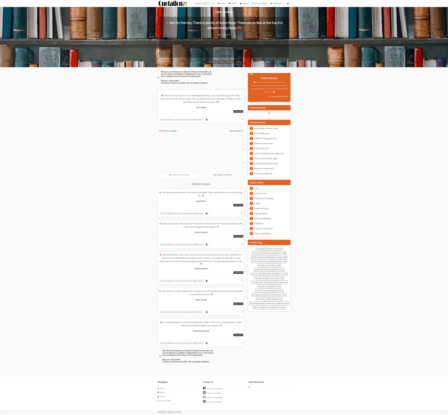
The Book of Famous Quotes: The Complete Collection (184, 83)
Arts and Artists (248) (275, 278)
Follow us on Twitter (213, 393)
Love (256, 188)
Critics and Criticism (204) (276, 295)
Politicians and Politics (263, 228)
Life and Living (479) (274, 249)
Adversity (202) (262, 299)
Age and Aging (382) (279, 257)
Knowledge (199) (256, 303)
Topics (233, 3)
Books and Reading (262, 218)
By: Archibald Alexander (278, 96)
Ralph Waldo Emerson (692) (266, 128)
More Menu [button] (277, 3)
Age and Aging (260, 213)
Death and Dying (261, 208)
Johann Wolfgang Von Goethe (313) (269, 153)
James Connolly (200, 232)
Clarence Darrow (201, 269)
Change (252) (260, 278)
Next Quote (234, 131)
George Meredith (224, 29)
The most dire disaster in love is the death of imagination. (224, 23)
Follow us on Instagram (214, 397)
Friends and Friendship (263, 198)
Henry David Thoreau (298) (265, 158)
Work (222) (276, 286)
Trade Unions (238, 111)
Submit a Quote (260, 3)
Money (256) (282, 274)
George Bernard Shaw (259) (266, 163)
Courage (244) (281, 282)
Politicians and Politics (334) (269, 265)
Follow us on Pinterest (214, 402)
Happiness (258, 223)
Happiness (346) (280, 261)
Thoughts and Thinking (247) (263, 282)
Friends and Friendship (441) (264, 253)
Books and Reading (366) (262, 261)
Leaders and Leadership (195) (277, 303)
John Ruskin (201, 107)
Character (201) (276, 299)
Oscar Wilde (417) (261, 133)
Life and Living (260, 193)
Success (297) (257, 274)
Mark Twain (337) (261, 148)
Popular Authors (257, 122)
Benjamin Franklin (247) (264, 168)
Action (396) (281, 253)
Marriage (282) (269, 274)
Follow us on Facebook (214, 389)
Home (222, 3)
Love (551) (260, 249)
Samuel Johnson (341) (263, 143)
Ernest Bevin (201, 201)
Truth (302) (280, 270)
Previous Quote (169, 131)
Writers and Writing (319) (264, 270)
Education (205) (258, 295)
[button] (288, 3)
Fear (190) (268, 307)
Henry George (201, 300)
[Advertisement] (201, 154)
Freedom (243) (264, 286)
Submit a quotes (165, 400)
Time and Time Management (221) (269, 291)
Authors (245, 3)
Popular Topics (257, 182)
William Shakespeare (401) (265, 138)
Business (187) (279, 307)
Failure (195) (258, 307)
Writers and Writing (262, 233)
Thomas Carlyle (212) (263, 173)
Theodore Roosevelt (201, 331)
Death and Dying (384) (260, 257)
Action (257, 203)
